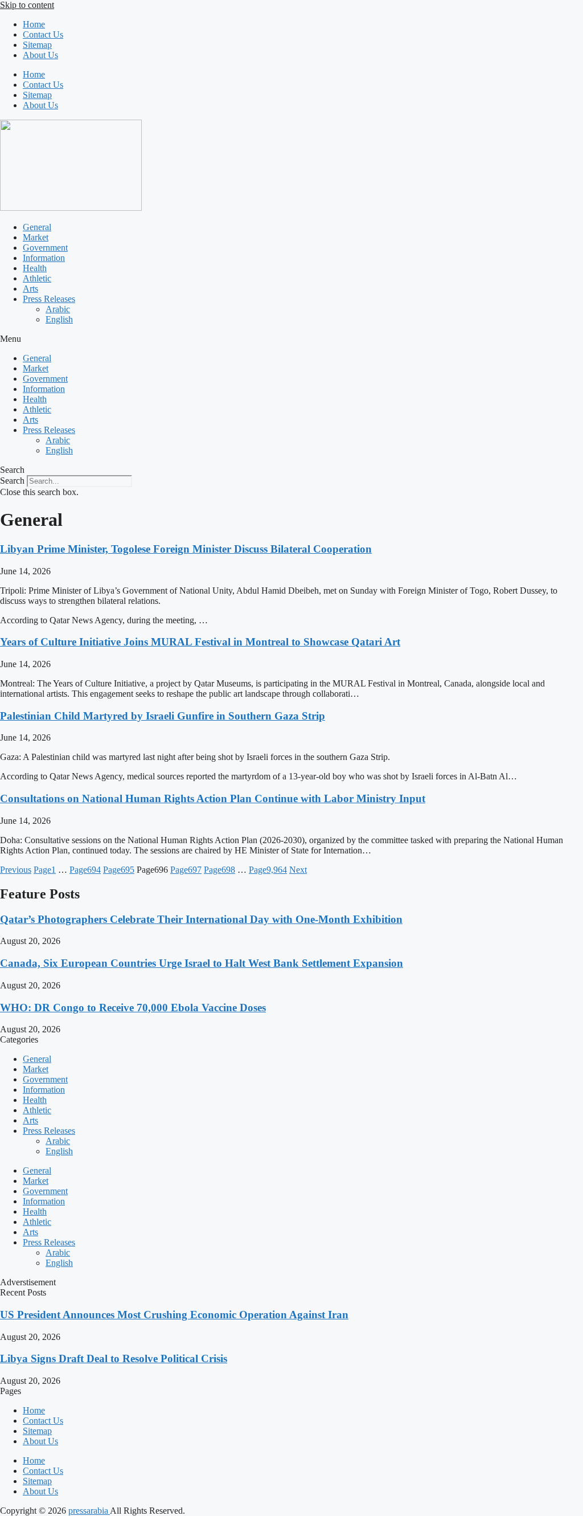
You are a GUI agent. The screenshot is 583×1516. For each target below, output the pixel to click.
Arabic (58, 309)
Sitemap (37, 45)
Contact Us (43, 34)
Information (44, 258)
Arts (30, 288)
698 (219, 870)
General (37, 227)
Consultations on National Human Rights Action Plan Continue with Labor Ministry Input (212, 798)
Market (35, 237)
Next (298, 870)
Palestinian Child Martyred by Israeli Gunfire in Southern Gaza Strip (162, 716)
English (59, 319)
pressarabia (89, 1510)
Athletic (37, 278)
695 (118, 870)
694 (85, 870)
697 (186, 870)
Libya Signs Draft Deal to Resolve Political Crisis (113, 1358)
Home (34, 24)
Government (45, 247)
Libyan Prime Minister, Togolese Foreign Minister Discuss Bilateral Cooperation (186, 549)
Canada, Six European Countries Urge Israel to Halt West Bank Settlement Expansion (201, 963)
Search (12, 480)
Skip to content (27, 5)
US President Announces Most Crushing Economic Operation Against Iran (174, 1315)
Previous (15, 870)
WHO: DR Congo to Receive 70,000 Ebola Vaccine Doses (133, 1008)
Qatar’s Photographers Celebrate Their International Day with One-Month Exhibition (201, 919)
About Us (40, 55)
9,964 (268, 870)
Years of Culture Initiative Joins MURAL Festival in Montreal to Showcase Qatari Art (200, 642)
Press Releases (49, 299)
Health (35, 268)
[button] (291, 339)
